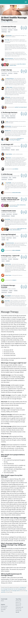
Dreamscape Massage (9, 26)
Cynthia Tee (17, 107)
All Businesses (4, 606)
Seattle (5, 21)
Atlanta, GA (18, 600)
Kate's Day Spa (7, 70)
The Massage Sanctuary (9, 112)
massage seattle (16, 590)
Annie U (24, 64)
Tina (18, 204)
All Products (4, 607)
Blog (2, 611)
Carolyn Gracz (23, 204)
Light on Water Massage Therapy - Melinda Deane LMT (10, 198)
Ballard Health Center (9, 211)
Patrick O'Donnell (13, 206)
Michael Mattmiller (16, 192)
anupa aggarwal (20, 228)
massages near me (5, 590)
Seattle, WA (18, 610)
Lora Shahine (15, 169)
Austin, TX (18, 602)
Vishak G (14, 280)
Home (2, 21)
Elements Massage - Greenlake (8, 286)
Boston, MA (18, 604)
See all (17, 612)
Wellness (8, 21)
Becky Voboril (23, 107)
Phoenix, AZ (18, 609)
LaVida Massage (7, 174)
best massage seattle (20, 589)
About (2, 600)
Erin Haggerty (17, 139)
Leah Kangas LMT (7, 144)
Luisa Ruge (19, 138)
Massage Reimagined (9, 234)
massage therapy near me (9, 589)
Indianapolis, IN (19, 607)
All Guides (3, 609)
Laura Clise (19, 64)
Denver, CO (18, 605)
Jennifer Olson (13, 65)
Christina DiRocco (17, 229)
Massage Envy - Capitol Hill (10, 256)
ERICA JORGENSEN (16, 250)
